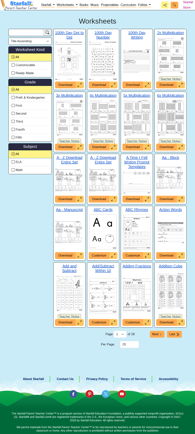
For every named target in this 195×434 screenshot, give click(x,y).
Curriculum (128, 5)
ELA (18, 162)
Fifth (18, 137)
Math (19, 170)
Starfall (188, 2)
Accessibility (168, 379)
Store (187, 8)
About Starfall (33, 379)
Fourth (20, 129)
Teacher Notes (170, 79)
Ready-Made (24, 73)
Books (84, 5)
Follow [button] (143, 5)
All (17, 57)
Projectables (110, 5)
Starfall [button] (46, 5)
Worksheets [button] (66, 5)
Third (19, 122)
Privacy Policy (97, 379)
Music (94, 5)
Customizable (25, 65)
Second (20, 114)
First (18, 106)
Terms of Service (133, 379)
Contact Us (65, 379)
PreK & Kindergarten (30, 98)
